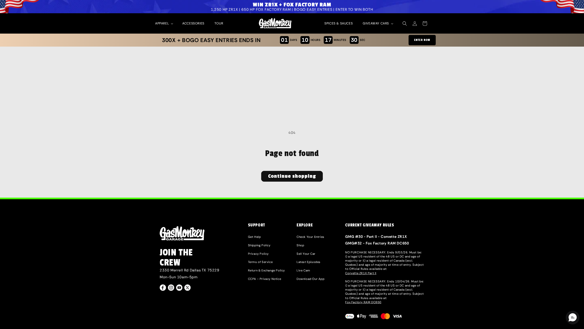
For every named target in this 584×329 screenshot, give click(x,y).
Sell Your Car (306, 254)
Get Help (254, 237)
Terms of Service (260, 262)
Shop (300, 245)
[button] (163, 23)
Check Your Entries (310, 237)
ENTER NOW (422, 40)
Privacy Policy (258, 254)
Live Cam (303, 270)
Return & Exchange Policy (266, 270)
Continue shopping (292, 176)
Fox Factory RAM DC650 (363, 302)
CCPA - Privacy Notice (264, 279)
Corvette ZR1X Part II (360, 273)
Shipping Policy (259, 245)
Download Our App (311, 279)
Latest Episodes (309, 262)
